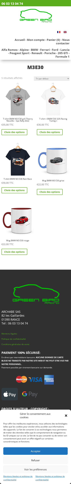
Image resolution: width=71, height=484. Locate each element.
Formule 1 (62, 56)
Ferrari (45, 50)
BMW (34, 50)
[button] (66, 415)
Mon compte (36, 40)
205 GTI (63, 53)
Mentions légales (9, 333)
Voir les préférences (35, 469)
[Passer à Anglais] (65, 31)
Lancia (65, 50)
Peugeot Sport (19, 53)
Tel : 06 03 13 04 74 (14, 323)
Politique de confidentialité (13, 339)
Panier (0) (53, 40)
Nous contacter (63, 41)
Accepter (35, 451)
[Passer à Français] (59, 31)
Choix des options (14, 132)
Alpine (24, 50)
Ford (55, 50)
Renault (37, 53)
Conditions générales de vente (15, 344)
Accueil (20, 40)
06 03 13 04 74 (12, 3)
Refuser (35, 460)
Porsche (50, 53)
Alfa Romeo (9, 50)
